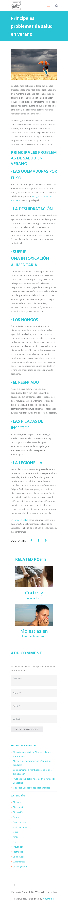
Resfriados (18, 851)
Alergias (16, 802)
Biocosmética (19, 807)
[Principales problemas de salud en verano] (34, 64)
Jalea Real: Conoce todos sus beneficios (31, 787)
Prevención (18, 846)
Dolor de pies (19, 822)
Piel (14, 841)
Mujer (15, 832)
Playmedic (48, 898)
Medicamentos (20, 827)
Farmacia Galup (21, 520)
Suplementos (19, 861)
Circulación (18, 812)
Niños (15, 837)
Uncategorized (20, 866)
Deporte (17, 817)
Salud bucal (18, 856)
